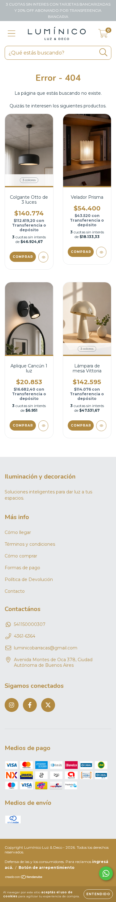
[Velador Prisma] (101, 252)
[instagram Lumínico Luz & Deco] (12, 705)
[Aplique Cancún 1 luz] (43, 425)
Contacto (15, 591)
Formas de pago (22, 567)
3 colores (29, 180)
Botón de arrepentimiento (47, 867)
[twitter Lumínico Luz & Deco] (48, 705)
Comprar (23, 257)
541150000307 (29, 624)
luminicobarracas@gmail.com (45, 648)
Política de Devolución (29, 579)
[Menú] (12, 33)
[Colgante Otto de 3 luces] (43, 257)
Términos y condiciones (30, 544)
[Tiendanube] (24, 877)
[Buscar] (103, 52)
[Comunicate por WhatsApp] (106, 873)
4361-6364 (24, 636)
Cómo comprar (21, 556)
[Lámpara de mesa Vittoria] (101, 425)
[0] (103, 35)
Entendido (98, 894)
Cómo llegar (18, 532)
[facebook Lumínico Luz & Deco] (30, 705)
